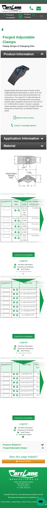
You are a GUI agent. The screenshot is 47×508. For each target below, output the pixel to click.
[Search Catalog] (33, 14)
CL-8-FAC (16, 218)
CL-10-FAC (16, 224)
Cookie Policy (15, 502)
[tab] (23, 54)
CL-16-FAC (16, 236)
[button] (23, 138)
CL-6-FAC (16, 208)
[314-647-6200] (31, 8)
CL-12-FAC (16, 230)
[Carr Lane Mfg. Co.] (12, 8)
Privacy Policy (5, 502)
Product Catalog (27, 15)
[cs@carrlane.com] (38, 8)
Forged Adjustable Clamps (15, 448)
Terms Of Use (26, 502)
